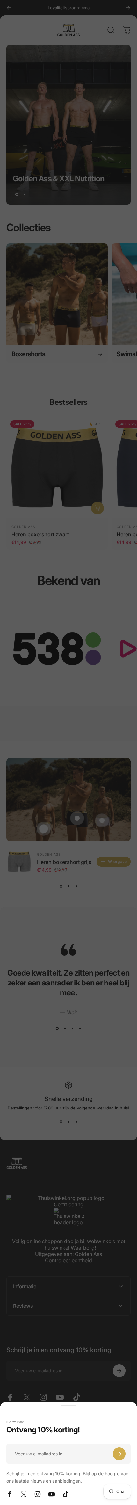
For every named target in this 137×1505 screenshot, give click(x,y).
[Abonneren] (119, 1453)
